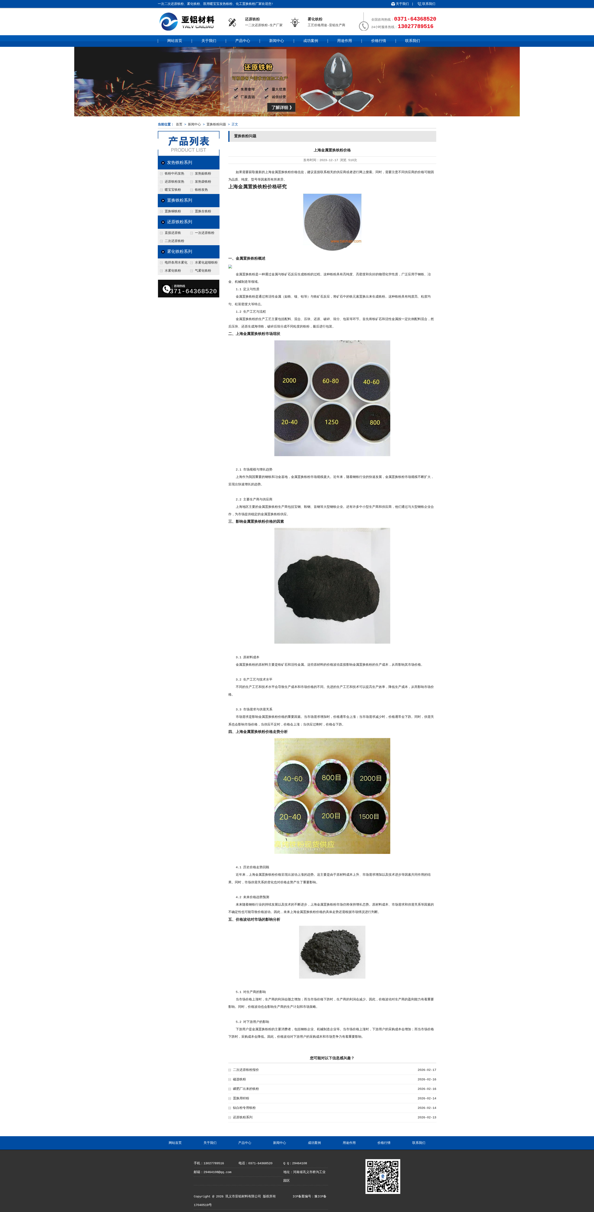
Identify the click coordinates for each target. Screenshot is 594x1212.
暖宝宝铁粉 (173, 190)
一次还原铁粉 (204, 233)
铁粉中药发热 (174, 173)
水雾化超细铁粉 (206, 262)
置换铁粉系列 (179, 200)
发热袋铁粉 (203, 182)
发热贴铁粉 (203, 173)
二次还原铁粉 (174, 241)
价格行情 (378, 41)
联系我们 (428, 4)
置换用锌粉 (241, 1098)
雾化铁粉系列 (179, 251)
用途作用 (344, 41)
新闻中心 (276, 41)
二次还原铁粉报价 (246, 1070)
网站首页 (174, 41)
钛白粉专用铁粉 (244, 1108)
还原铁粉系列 (179, 222)
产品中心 (242, 41)
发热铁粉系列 (179, 162)
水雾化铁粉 (173, 271)
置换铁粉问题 (216, 124)
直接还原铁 (173, 233)
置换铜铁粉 (173, 211)
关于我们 (402, 4)
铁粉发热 (201, 190)
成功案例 (310, 41)
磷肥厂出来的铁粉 (246, 1089)
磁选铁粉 (239, 1079)
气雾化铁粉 (203, 271)
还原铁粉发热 (174, 182)
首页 (179, 124)
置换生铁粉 (203, 211)
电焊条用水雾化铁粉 (172, 264)
